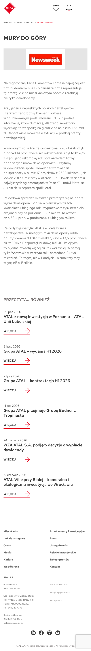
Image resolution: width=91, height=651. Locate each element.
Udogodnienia (59, 545)
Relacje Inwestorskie (63, 552)
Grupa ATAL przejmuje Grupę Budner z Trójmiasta (40, 411)
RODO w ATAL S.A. (59, 584)
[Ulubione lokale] (56, 8)
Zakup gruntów (59, 559)
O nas (7, 545)
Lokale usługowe (14, 538)
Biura (53, 538)
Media (29, 22)
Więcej (10, 331)
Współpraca (11, 566)
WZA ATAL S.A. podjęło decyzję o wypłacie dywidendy (43, 445)
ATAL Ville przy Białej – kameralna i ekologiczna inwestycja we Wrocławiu (38, 480)
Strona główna (13, 22)
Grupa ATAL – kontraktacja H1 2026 (37, 378)
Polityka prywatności (60, 592)
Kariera (8, 559)
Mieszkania (11, 531)
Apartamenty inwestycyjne (67, 531)
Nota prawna (56, 600)
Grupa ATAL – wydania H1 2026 (33, 349)
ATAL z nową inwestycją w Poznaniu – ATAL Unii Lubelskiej (44, 317)
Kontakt (55, 566)
